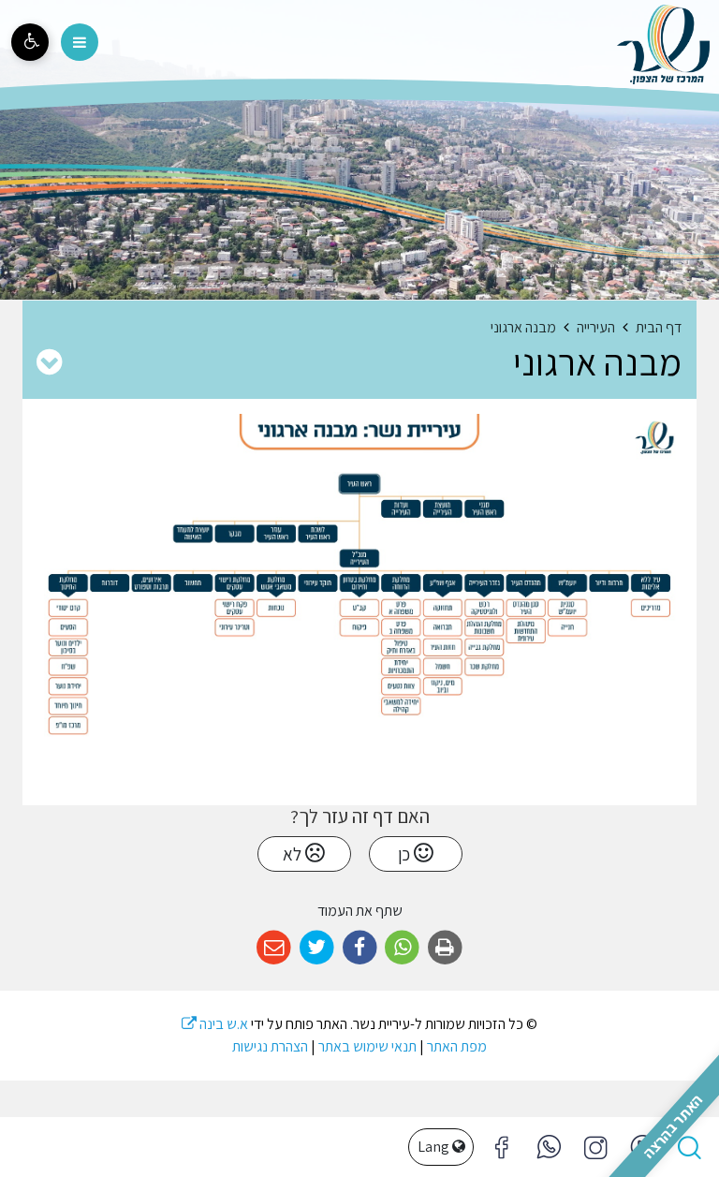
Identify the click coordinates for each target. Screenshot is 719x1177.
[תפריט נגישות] (30, 42)
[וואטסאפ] (548, 1147)
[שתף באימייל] (274, 948)
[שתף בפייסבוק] (360, 948)
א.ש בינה (215, 1024)
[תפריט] (79, 42)
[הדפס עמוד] (445, 948)
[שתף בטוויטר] (317, 948)
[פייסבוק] (595, 1147)
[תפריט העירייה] (49, 361)
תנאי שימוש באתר (367, 1046)
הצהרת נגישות (270, 1046)
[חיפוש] (689, 1147)
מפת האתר (457, 1046)
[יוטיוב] (642, 1147)
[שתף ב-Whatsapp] (402, 948)
